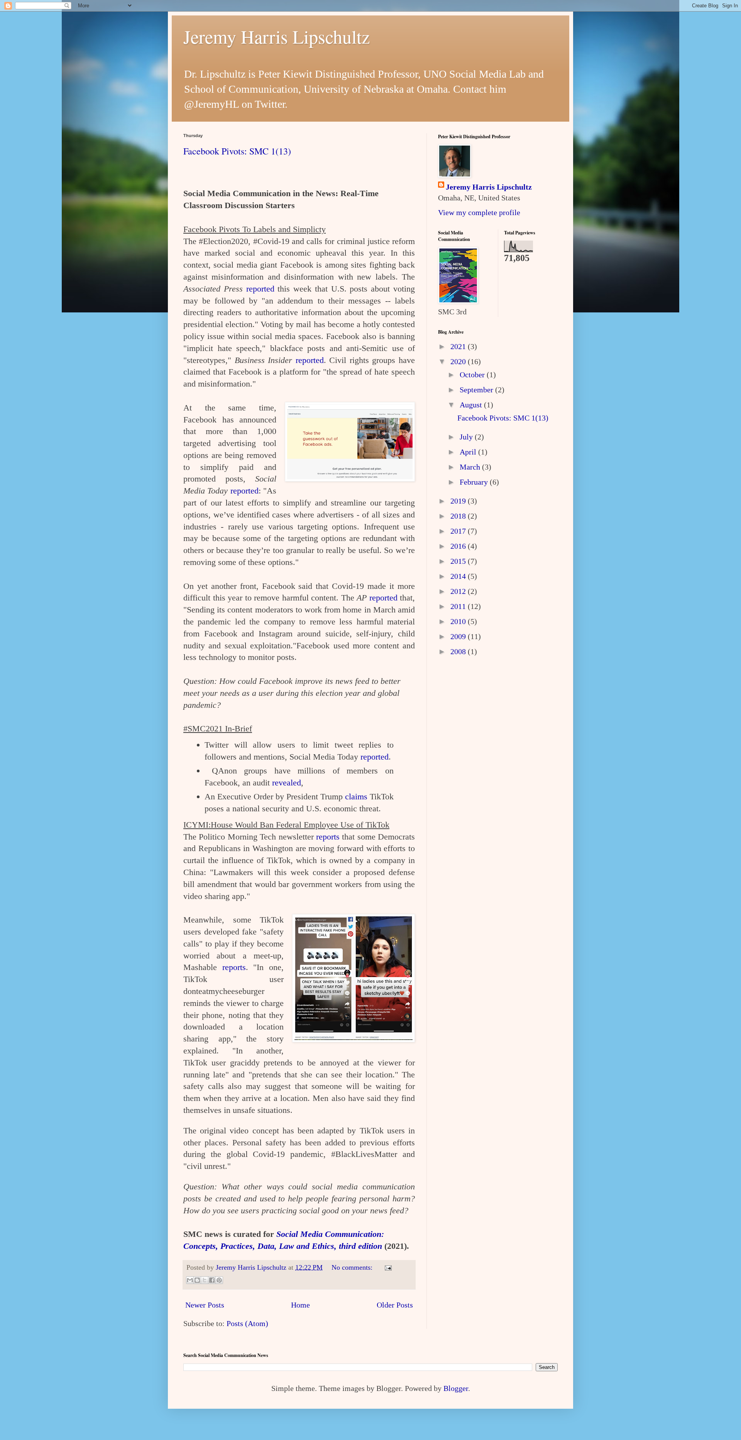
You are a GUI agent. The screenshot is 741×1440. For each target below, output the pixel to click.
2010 (459, 621)
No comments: (353, 1267)
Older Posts (395, 1305)
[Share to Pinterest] (219, 1280)
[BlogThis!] (197, 1280)
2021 (459, 346)
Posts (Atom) (247, 1323)
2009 (459, 636)
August (472, 404)
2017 (459, 531)
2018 (459, 516)
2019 (459, 501)
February (475, 482)
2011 (459, 606)
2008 (459, 651)
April (469, 452)
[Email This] (190, 1280)
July (467, 437)
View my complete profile (479, 212)
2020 (459, 361)
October (473, 374)
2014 (459, 576)
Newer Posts (204, 1305)
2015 (459, 561)
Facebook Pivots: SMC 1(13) (237, 151)
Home (300, 1305)
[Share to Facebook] (212, 1280)
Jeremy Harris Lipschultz (276, 36)
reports (328, 836)
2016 (459, 546)
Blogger (455, 1388)
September (477, 389)
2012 (459, 591)
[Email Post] (386, 1267)
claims (356, 796)
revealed (286, 782)
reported (260, 288)
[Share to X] (204, 1280)
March (471, 467)
